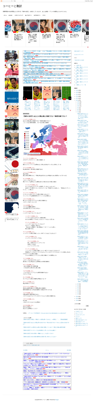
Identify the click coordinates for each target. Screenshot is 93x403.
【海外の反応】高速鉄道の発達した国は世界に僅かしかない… (82, 196)
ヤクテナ (78, 316)
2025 (77, 92)
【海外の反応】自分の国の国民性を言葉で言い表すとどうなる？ (40, 336)
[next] (87, 33)
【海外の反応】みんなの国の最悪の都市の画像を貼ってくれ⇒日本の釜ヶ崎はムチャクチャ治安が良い (82, 186)
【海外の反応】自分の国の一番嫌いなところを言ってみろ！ (38, 333)
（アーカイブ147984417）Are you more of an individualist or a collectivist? (47, 313)
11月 (78, 104)
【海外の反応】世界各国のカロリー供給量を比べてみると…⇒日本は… (82, 220)
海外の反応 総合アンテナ (81, 320)
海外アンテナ (79, 318)
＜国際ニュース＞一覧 (81, 84)
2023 (77, 96)
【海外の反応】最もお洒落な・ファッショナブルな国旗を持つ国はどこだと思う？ (82, 179)
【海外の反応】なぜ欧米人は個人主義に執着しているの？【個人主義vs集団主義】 (44, 327)
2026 (77, 90)
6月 (78, 284)
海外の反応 (34, 345)
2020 (77, 296)
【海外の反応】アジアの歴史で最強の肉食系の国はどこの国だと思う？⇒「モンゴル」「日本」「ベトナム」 (82, 201)
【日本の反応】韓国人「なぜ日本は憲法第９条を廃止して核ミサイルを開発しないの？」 (82, 264)
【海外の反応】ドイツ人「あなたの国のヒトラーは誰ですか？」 (82, 130)
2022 (77, 98)
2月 (78, 292)
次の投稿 (25, 350)
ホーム (5, 15)
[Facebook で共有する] (30, 343)
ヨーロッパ (29, 345)
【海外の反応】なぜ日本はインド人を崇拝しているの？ (82, 126)
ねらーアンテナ (79, 313)
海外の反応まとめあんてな (82, 323)
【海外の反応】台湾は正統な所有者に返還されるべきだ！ (82, 147)
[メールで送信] (27, 343)
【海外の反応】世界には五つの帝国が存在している (82, 191)
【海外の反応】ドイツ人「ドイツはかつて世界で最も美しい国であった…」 (82, 248)
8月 (78, 109)
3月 (78, 290)
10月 (78, 105)
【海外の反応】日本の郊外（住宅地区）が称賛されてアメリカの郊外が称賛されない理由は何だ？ (82, 208)
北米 (38, 345)
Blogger (57, 399)
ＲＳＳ (44, 15)
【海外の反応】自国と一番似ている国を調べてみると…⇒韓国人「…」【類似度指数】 (45, 319)
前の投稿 (69, 350)
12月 (78, 102)
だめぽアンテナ (79, 311)
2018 (77, 300)
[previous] (6, 33)
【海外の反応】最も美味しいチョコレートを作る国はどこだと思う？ (82, 253)
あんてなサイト (28, 15)
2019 (77, 298)
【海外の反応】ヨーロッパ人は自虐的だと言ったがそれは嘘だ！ (40, 330)
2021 (77, 100)
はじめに (10, 15)
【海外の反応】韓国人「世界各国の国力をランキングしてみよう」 (82, 174)
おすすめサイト (37, 15)
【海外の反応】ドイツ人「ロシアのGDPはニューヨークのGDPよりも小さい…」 (82, 158)
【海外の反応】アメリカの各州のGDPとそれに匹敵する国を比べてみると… (82, 242)
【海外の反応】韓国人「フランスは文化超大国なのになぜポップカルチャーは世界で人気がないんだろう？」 (82, 142)
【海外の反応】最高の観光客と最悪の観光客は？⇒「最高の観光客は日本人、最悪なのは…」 (82, 164)
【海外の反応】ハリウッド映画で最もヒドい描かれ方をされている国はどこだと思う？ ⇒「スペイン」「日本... (82, 275)
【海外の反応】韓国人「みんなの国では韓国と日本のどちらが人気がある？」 (82, 152)
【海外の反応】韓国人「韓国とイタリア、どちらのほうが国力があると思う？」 (82, 258)
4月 (78, 288)
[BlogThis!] (28, 343)
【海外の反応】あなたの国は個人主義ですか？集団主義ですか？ (82, 170)
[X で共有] (29, 343)
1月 (78, 293)
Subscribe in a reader (79, 60)
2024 (77, 94)
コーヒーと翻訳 (12, 6)
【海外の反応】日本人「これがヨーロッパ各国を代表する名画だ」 (82, 121)
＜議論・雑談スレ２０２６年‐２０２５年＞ (82, 68)
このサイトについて (19, 15)
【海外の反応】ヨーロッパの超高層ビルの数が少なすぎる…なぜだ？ (82, 237)
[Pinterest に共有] (32, 343)
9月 (78, 108)
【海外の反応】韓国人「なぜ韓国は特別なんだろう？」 (82, 269)
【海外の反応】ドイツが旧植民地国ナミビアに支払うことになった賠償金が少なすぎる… (82, 214)
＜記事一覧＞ (79, 65)
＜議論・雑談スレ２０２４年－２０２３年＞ (82, 70)
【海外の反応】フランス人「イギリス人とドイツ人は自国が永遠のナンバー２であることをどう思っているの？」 (82, 226)
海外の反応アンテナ (79, 51)
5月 (78, 286)
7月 (78, 111)
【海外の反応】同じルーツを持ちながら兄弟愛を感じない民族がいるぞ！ (82, 135)
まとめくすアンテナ (79, 54)
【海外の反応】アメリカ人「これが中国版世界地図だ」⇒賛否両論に (82, 280)
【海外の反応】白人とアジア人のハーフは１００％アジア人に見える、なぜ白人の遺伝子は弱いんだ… (82, 116)
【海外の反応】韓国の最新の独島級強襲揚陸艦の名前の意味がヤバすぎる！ (82, 232)
